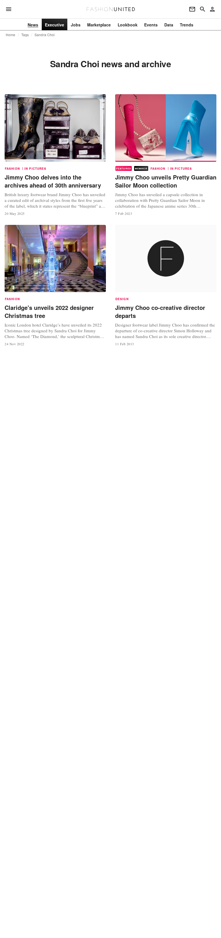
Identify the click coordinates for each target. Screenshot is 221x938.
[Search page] (202, 9)
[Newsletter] (192, 9)
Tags (25, 35)
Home (11, 35)
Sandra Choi (45, 35)
